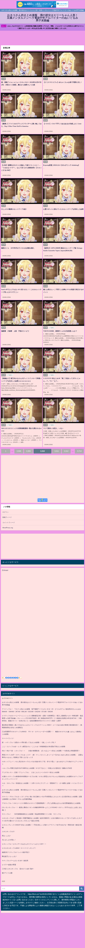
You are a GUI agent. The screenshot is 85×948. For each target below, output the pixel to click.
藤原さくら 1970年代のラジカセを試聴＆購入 (17, 248)
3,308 (19, 451)
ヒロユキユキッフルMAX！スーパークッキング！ (19, 848)
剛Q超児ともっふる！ (9, 856)
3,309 (28, 451)
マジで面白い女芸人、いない (53, 428)
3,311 (56, 451)
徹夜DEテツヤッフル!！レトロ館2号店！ (16, 852)
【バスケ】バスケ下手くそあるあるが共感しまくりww (62, 123)
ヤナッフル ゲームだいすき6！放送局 (15, 860)
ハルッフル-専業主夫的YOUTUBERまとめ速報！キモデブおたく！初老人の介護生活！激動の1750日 (37, 768)
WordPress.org (7, 527)
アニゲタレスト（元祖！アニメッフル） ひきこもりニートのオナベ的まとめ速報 (30, 772)
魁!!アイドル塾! (7, 873)
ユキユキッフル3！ (8, 831)
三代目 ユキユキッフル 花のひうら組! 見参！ (18, 869)
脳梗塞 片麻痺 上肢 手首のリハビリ (15, 331)
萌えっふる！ (6, 835)
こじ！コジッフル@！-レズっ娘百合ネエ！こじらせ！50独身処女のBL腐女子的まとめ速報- (34, 746)
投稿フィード (7, 517)
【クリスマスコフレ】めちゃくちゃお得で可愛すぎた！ (62, 82)
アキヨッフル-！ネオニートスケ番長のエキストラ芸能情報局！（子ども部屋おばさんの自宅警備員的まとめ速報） (42, 803)
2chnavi (5, 570)
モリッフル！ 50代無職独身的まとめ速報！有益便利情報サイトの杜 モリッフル (31, 814)
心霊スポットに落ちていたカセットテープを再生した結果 (63, 209)
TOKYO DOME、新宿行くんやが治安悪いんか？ (60, 331)
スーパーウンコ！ (8, 738)
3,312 (66, 451)
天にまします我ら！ (9, 840)
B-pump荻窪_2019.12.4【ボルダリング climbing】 (61, 165)
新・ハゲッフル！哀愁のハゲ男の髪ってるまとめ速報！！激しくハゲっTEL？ (29, 742)
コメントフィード (8, 522)
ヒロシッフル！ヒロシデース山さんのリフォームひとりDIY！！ (24, 844)
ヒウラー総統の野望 (9, 864)
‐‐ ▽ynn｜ (51, 327)
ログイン (5, 512)
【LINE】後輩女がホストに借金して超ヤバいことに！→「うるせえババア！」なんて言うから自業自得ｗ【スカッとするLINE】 (21, 167)
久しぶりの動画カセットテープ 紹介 (14, 209)
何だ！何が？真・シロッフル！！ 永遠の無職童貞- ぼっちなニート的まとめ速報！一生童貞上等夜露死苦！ (41, 750)
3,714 (79, 451)
